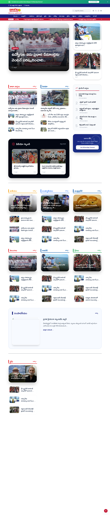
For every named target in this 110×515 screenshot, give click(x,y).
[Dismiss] (108, 2)
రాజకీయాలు (31, 16)
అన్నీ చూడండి (63, 143)
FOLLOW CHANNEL (94, 1)
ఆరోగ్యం (55, 16)
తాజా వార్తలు (62, 16)
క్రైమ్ (45, 16)
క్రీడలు (50, 16)
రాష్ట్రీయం (74, 16)
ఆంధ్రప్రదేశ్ (23, 16)
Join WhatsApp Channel (87, 147)
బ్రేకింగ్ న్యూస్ (39, 16)
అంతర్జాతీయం (88, 16)
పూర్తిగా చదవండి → (48, 330)
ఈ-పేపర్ (95, 16)
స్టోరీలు (68, 16)
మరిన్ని (34, 86)
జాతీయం (80, 16)
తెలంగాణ (15, 16)
